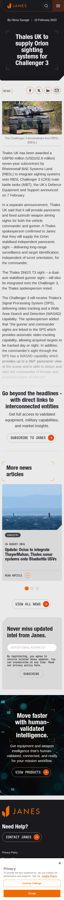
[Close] (60, 863)
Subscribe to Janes (28, 438)
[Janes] (16, 5)
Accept (32, 893)
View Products (28, 772)
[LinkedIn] (48, 90)
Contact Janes (18, 837)
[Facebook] (30, 90)
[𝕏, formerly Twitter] (39, 90)
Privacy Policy (10, 852)
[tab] (27, 588)
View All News (28, 604)
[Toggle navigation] (58, 5)
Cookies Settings (31, 883)
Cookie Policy (49, 876)
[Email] (56, 90)
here (37, 665)
